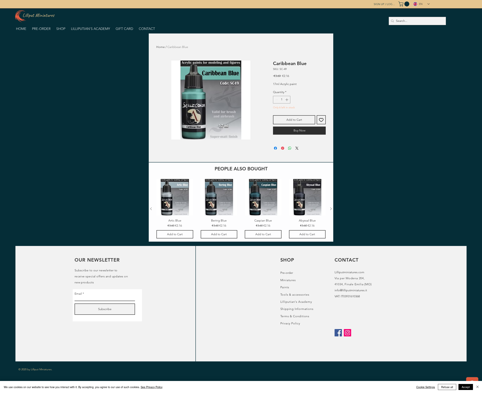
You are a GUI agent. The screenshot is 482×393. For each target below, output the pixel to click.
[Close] (477, 387)
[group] (241, 209)
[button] (404, 4)
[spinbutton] (281, 99)
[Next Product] (331, 208)
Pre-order (286, 273)
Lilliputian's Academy (296, 301)
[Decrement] (276, 99)
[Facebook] (338, 332)
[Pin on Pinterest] (282, 148)
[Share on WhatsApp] (290, 148)
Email (78, 293)
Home (160, 47)
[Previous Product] (151, 208)
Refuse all (447, 387)
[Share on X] (297, 148)
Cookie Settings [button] (425, 387)
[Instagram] (347, 332)
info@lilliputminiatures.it (351, 290)
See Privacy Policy (151, 387)
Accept (466, 387)
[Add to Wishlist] (321, 119)
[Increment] (287, 99)
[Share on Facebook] (275, 148)
